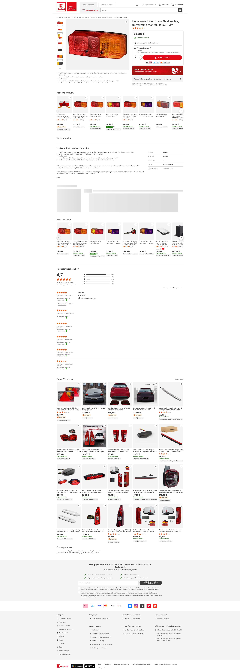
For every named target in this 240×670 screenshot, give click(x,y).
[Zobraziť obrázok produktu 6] (60, 57)
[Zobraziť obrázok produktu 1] (60, 23)
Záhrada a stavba (64, 626)
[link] (107, 4)
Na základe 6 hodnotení (65, 283)
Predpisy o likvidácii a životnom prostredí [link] (165, 664)
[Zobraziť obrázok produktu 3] (60, 36)
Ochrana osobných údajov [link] (121, 664)
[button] (98, 274)
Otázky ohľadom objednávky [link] (100, 633)
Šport (60, 647)
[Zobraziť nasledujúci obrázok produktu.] (60, 69)
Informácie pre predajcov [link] (132, 618)
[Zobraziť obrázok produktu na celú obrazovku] (97, 44)
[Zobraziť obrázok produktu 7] (60, 63)
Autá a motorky (64, 651)
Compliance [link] (107, 664)
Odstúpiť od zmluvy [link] (98, 641)
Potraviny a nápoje (65, 654)
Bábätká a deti (63, 633)
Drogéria (61, 643)
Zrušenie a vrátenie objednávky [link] (101, 637)
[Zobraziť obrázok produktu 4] (60, 43)
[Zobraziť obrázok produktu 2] (60, 30)
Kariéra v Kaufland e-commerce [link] (134, 633)
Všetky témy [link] (95, 630)
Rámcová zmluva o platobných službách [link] (169, 630)
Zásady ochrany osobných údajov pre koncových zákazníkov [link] (169, 639)
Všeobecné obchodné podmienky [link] (141, 664)
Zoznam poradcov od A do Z (100, 618)
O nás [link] (99, 664)
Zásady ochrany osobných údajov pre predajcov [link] (169, 634)
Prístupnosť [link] (101, 668)
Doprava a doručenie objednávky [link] (102, 644)
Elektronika (62, 622)
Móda (61, 640)
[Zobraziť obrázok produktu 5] (60, 50)
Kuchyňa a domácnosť (66, 629)
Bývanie (61, 636)
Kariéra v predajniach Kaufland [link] (134, 630)
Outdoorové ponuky (65, 618)
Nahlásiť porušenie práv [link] (99, 648)
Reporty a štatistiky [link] (163, 618)
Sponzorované (60, 114)
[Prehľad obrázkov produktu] (60, 44)
